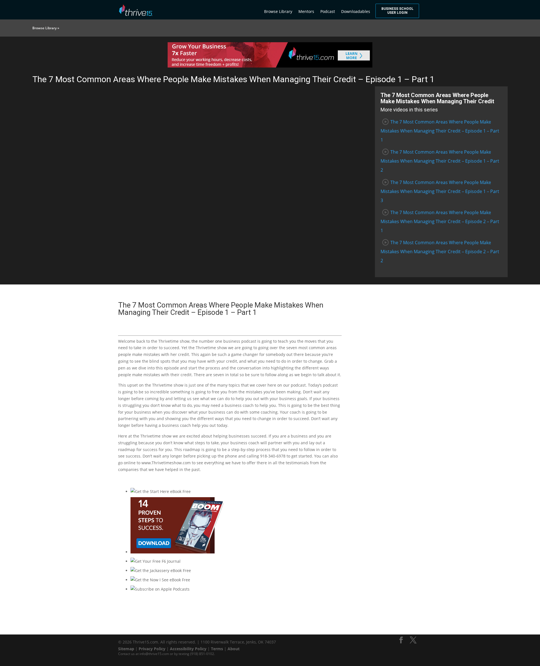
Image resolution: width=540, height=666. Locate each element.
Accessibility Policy (188, 648)
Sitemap (126, 648)
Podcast (327, 11)
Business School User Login (397, 11)
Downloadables (355, 11)
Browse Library (278, 11)
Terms (217, 648)
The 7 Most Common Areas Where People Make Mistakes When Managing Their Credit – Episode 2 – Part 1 (440, 221)
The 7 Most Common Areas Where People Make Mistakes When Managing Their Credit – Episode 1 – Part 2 (440, 161)
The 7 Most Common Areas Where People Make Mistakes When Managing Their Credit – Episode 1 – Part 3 (440, 191)
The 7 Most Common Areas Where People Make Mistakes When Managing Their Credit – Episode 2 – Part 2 (440, 251)
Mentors (306, 11)
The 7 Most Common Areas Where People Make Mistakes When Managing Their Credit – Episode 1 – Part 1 (440, 131)
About (234, 648)
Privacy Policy (152, 648)
